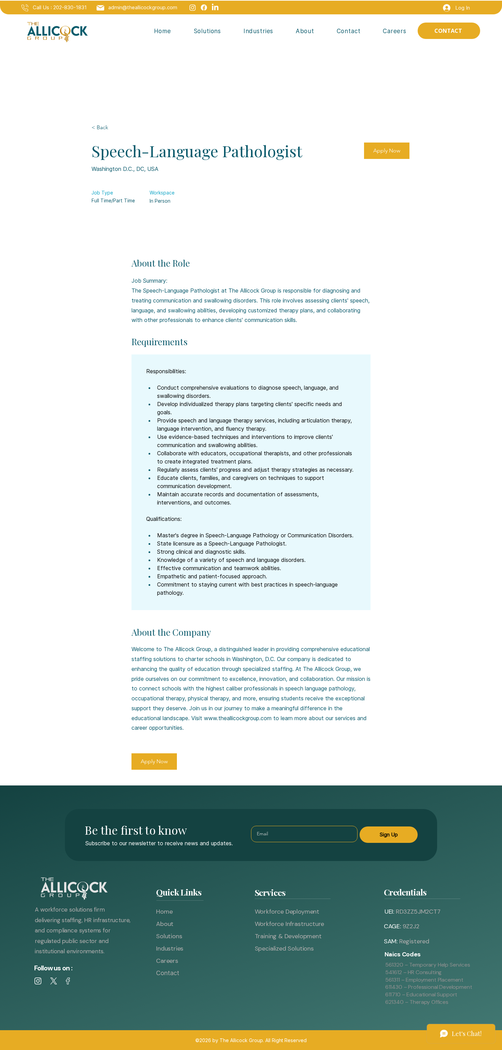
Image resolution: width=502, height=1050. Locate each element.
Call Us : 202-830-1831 (60, 7)
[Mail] (24, 7)
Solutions (169, 936)
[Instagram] (193, 7)
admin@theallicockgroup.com (142, 7)
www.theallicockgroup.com (237, 718)
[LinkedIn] (215, 7)
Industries (169, 948)
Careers (167, 961)
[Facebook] (204, 7)
